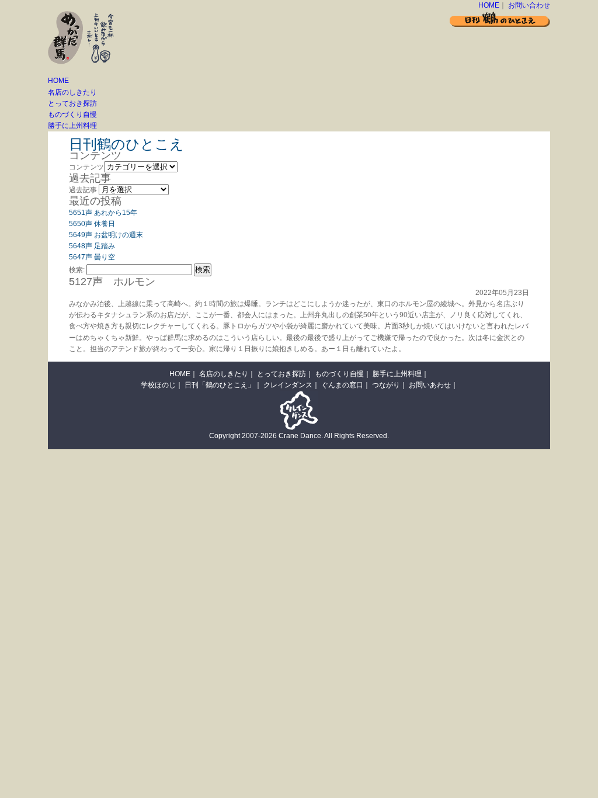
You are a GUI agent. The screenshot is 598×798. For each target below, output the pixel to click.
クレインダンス (287, 385)
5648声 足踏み (92, 246)
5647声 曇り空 (92, 257)
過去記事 (83, 190)
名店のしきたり (72, 92)
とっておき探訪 (72, 103)
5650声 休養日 (92, 224)
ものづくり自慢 (72, 114)
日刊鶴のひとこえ (126, 144)
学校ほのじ (158, 385)
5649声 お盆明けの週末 (106, 235)
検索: (77, 270)
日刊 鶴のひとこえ (500, 19)
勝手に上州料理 (72, 126)
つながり (386, 385)
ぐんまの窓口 (342, 385)
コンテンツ (86, 167)
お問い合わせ (529, 5)
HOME (488, 5)
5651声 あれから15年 (103, 213)
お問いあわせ (430, 385)
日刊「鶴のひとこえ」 (220, 385)
